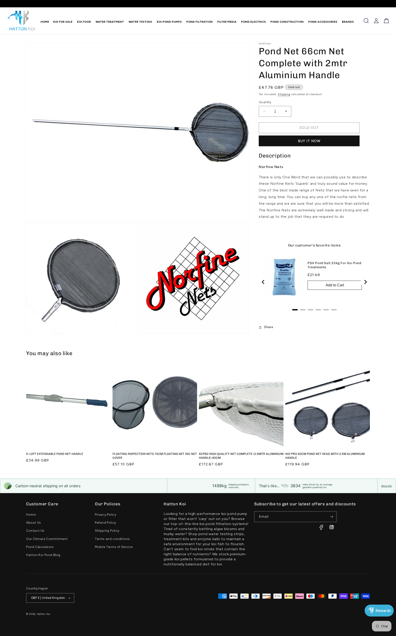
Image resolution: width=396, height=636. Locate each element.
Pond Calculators (40, 547)
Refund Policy (105, 523)
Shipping (284, 94)
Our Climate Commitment (47, 539)
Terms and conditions (112, 539)
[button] (83, 22)
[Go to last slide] (263, 282)
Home (31, 515)
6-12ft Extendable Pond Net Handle (54, 454)
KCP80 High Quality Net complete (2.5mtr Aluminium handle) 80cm (241, 455)
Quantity (265, 102)
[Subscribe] (331, 516)
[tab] (295, 309)
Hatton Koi (44, 614)
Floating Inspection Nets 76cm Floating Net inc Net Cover (155, 455)
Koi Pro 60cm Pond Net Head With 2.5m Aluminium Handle (325, 455)
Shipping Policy (107, 531)
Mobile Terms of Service (114, 547)
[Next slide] (365, 282)
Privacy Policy (105, 515)
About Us (33, 523)
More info (386, 485)
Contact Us (35, 531)
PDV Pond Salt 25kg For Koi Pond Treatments (334, 265)
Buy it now (309, 141)
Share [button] (268, 327)
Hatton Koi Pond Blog (43, 555)
